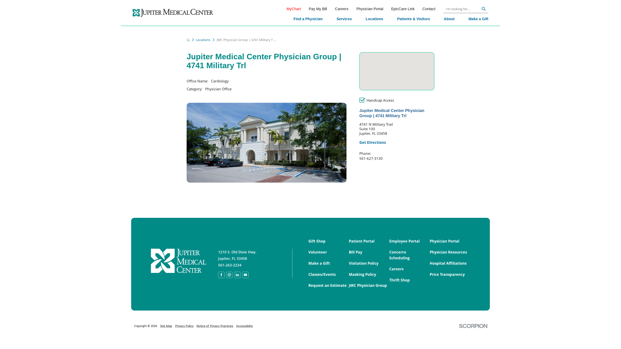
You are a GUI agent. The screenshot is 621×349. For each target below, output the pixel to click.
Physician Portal (369, 9)
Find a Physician (308, 19)
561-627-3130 (371, 158)
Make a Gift (478, 19)
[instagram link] (229, 275)
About (449, 19)
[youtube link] (245, 275)
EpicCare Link (403, 9)
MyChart (294, 9)
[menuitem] (308, 19)
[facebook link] (221, 275)
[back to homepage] (188, 40)
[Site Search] (483, 9)
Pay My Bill (318, 9)
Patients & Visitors (413, 19)
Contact (428, 9)
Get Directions (372, 142)
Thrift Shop (399, 280)
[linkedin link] (237, 275)
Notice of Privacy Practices (214, 326)
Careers (342, 9)
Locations (374, 19)
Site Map (166, 326)
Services (344, 19)
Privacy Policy (184, 326)
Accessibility (244, 326)
